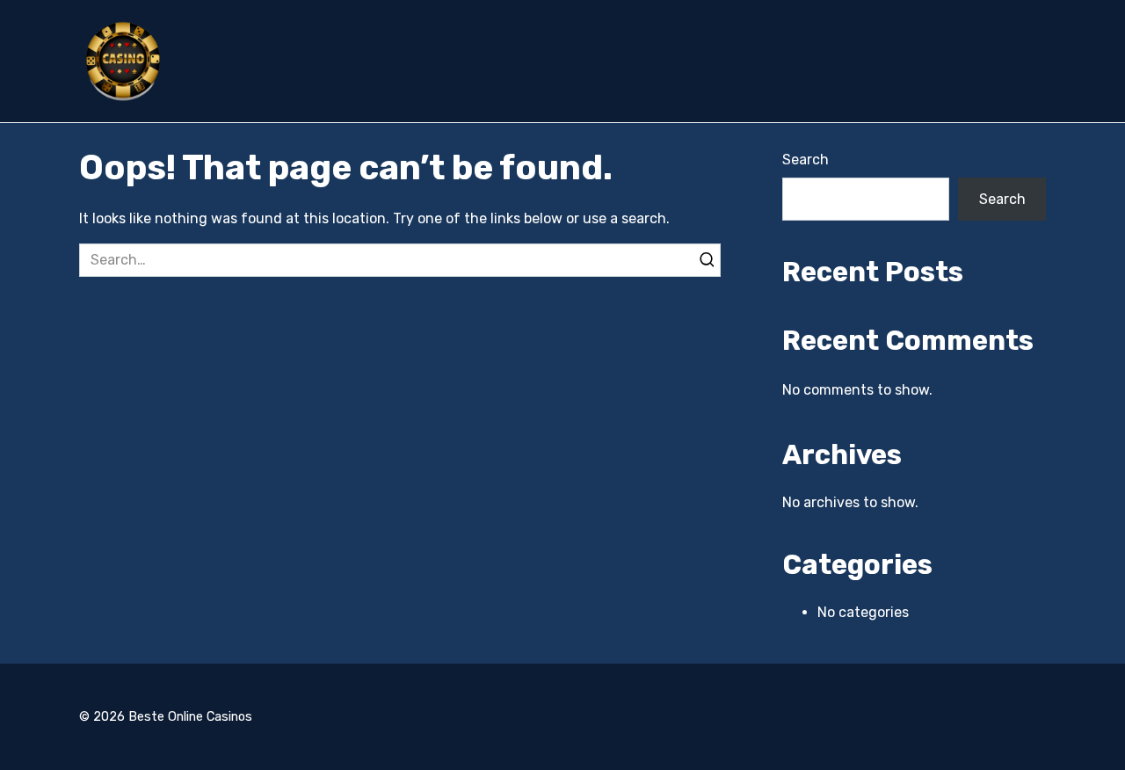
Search (805, 159)
